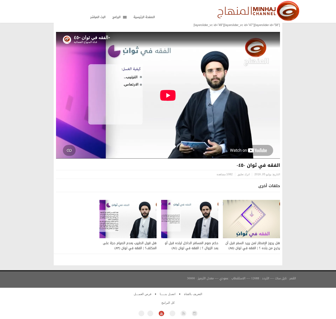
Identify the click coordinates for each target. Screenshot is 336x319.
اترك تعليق (243, 174)
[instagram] (194, 313)
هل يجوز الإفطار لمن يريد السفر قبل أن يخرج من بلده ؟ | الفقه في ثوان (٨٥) (252, 245)
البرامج (116, 17)
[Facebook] (141, 313)
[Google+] (172, 313)
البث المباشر (98, 17)
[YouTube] (161, 313)
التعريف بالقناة (193, 294)
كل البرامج (168, 302)
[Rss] (183, 313)
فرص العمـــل (142, 294)
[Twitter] (150, 313)
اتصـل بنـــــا (168, 294)
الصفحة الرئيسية (144, 17)
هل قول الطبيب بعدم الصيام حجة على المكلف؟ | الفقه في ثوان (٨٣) (130, 245)
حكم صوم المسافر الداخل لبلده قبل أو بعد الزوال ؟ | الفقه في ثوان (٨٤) (191, 245)
